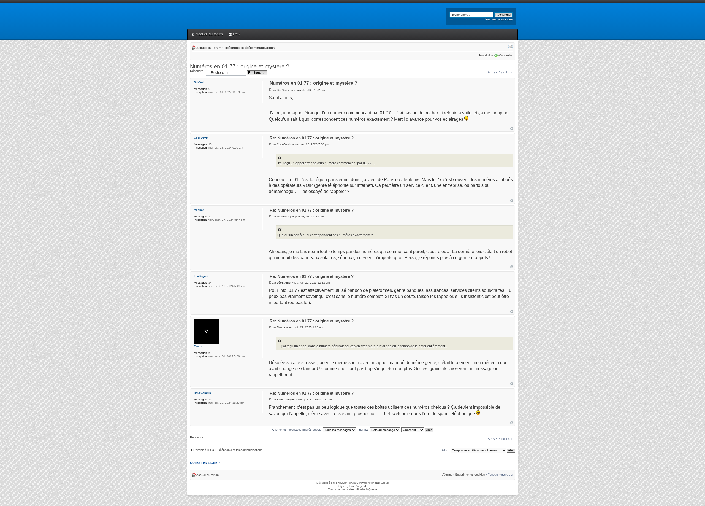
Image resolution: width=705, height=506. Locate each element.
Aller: (445, 450)
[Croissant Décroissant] (417, 429)
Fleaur (281, 327)
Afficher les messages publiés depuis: (297, 429)
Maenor (282, 216)
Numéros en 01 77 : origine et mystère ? (239, 66)
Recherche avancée (499, 19)
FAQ (236, 34)
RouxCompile (286, 399)
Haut (511, 128)
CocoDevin (284, 144)
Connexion (506, 55)
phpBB (340, 482)
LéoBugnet (284, 282)
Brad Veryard (357, 486)
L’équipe (447, 474)
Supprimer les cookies (470, 474)
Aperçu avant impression (510, 46)
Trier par (363, 429)
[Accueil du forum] (190, 7)
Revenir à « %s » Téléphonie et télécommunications (227, 449)
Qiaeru (372, 489)
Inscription (486, 55)
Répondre (196, 70)
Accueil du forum (209, 34)
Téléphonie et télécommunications (249, 47)
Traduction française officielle (346, 489)
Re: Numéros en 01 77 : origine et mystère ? (312, 138)
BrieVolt (282, 89)
